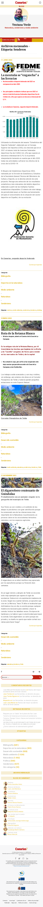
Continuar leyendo (35, 265)
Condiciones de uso (21, 900)
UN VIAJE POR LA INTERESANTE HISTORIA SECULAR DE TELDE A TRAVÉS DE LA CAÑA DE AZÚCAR (21, 723)
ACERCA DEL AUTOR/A (8, 40)
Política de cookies (22, 902)
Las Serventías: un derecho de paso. (27, 694)
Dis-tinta (10, 800)
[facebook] (15, 858)
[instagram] (23, 858)
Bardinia (10, 782)
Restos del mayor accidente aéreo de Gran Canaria (22, 690)
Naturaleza (5, 296)
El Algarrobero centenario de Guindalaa (20, 492)
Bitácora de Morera (14, 787)
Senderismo (6, 303)
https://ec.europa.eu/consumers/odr (21, 866)
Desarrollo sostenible (10, 440)
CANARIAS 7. (21, 849)
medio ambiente (17, 310)
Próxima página (39, 671)
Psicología (11, 819)
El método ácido (13, 810)
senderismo (26, 310)
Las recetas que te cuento (16, 814)
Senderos (33, 310)
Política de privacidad (33, 900)
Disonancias (12, 796)
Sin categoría (9, 767)
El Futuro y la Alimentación (16, 805)
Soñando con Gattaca (15, 828)
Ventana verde (12, 832)
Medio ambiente (7, 290)
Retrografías (12, 823)
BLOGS (21, 6)
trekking (39, 310)
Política (6, 761)
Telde (39, 467)
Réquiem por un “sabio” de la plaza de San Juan (20, 713)
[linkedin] (27, 858)
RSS (25, 38)
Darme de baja (32, 902)
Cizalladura (11, 791)
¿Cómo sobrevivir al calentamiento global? (18, 726)
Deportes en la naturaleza (11, 283)
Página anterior (33, 671)
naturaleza (20, 467)
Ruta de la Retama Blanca (18, 333)
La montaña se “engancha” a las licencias (20, 76)
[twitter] (19, 858)
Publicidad (6, 902)
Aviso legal (12, 900)
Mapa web (13, 902)
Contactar (5, 900)
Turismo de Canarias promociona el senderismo (20, 716)
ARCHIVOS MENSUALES (21, 773)
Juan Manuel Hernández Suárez (14, 690)
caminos (9, 310)
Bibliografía (5, 276)
